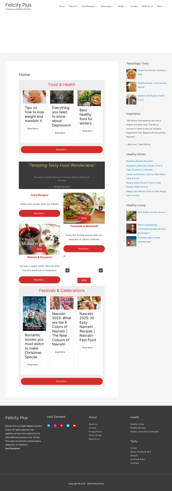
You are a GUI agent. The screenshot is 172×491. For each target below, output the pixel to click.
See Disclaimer (12, 448)
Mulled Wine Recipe (39, 243)
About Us (73, 6)
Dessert (134, 455)
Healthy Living (137, 424)
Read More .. (62, 149)
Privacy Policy (95, 431)
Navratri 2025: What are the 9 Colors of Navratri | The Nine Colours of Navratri (61, 329)
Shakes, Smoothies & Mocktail (144, 431)
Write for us (147, 6)
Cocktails (134, 463)
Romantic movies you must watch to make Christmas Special (34, 346)
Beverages (106, 6)
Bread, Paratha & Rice (140, 452)
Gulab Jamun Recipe (84, 271)
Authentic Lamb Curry (84, 209)
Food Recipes (88, 6)
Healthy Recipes (138, 428)
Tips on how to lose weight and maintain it (34, 114)
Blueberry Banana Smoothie (139, 161)
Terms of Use (95, 435)
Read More (33, 128)
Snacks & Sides (137, 459)
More (159, 6)
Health (121, 6)
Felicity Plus (18, 5)
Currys (133, 448)
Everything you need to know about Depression (61, 116)
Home (62, 6)
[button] (84, 208)
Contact (134, 6)
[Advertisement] (86, 33)
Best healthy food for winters (86, 116)
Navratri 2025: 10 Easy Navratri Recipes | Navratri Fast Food (88, 327)
